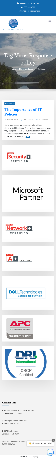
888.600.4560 (9, 444)
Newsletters (10, 104)
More (28, 136)
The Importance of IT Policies (32, 69)
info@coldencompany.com (30, 11)
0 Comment (43, 120)
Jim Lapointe (28, 120)
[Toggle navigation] (50, 21)
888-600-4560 (29, 7)
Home (13, 69)
